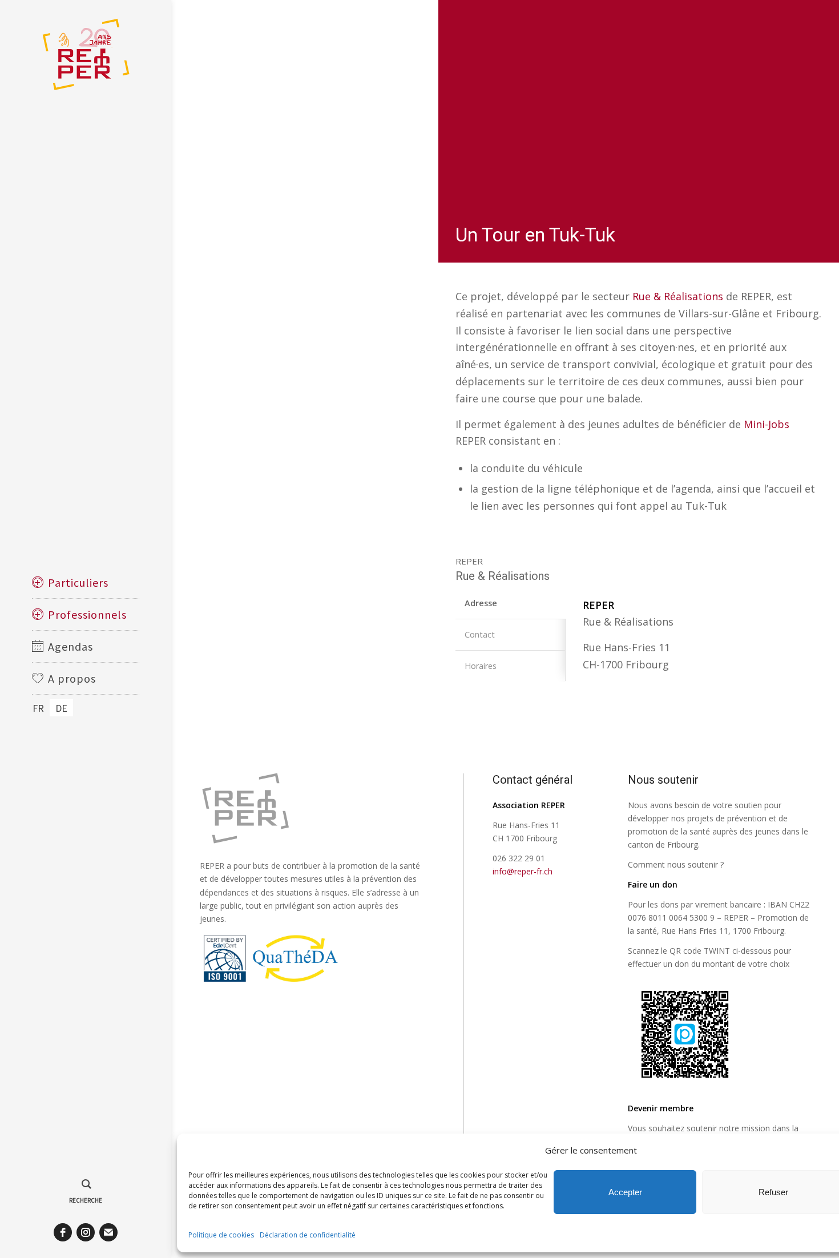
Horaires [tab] (481, 665)
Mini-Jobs (766, 424)
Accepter (625, 1192)
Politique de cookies (221, 1235)
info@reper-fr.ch (522, 871)
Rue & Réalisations (677, 296)
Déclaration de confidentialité (308, 1235)
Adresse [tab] (481, 603)
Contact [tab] (480, 634)
